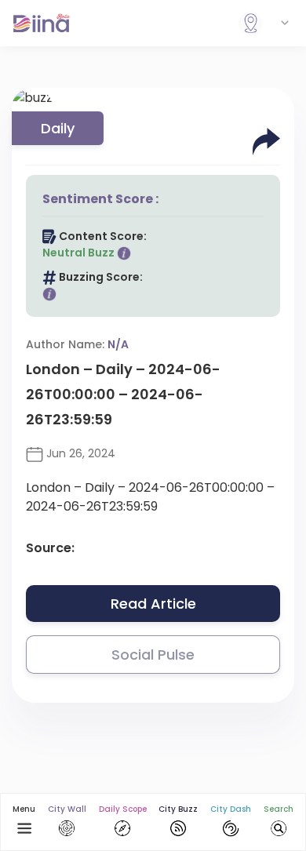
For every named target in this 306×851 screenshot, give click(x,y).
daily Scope (123, 809)
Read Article (153, 603)
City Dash (230, 809)
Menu (24, 809)
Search (278, 809)
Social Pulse (153, 654)
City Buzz (178, 809)
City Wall (67, 809)
